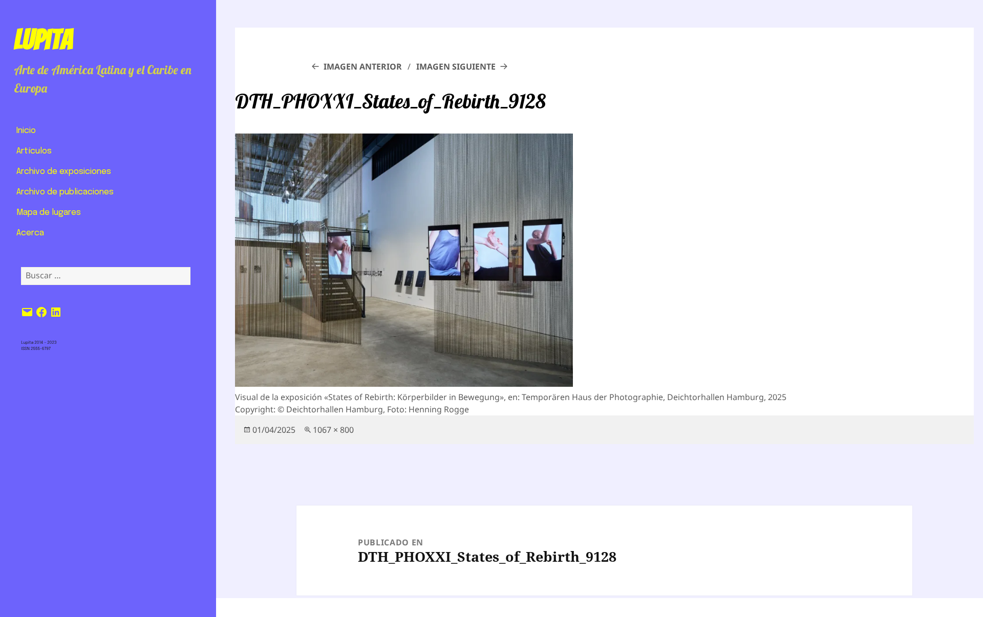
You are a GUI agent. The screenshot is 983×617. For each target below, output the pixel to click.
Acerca (30, 233)
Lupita (43, 39)
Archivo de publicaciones (65, 192)
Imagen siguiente (456, 66)
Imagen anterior (363, 66)
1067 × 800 (333, 429)
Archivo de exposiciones (63, 171)
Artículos (34, 151)
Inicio (26, 130)
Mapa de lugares (48, 212)
